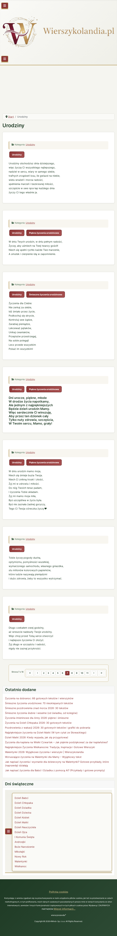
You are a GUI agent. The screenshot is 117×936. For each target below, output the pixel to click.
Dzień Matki (21, 822)
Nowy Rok (21, 856)
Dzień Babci (21, 797)
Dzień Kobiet (22, 817)
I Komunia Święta (24, 837)
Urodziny (30, 144)
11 (87, 673)
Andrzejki (20, 841)
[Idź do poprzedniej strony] (37, 673)
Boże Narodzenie (24, 846)
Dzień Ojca (21, 832)
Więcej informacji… (64, 908)
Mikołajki (20, 851)
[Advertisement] (58, 88)
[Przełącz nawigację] (4, 6)
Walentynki (21, 861)
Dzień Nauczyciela (25, 827)
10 (82, 673)
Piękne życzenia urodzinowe (44, 233)
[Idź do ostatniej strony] (101, 673)
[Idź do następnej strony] (93, 673)
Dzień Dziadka (23, 807)
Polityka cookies (58, 891)
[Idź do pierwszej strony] (30, 673)
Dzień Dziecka (23, 812)
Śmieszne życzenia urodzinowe (45, 294)
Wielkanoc (21, 866)
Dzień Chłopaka (24, 802)
